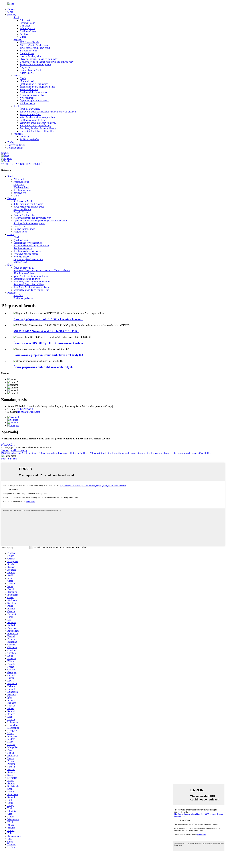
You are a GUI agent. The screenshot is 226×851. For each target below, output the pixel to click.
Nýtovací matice (28, 97)
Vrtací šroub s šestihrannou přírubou (37, 117)
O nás (10, 11)
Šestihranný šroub (28, 31)
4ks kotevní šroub (28, 50)
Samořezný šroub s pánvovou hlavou (38, 128)
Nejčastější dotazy (16, 145)
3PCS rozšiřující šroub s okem (34, 45)
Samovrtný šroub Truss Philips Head (37, 131)
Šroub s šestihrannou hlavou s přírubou (126, 453)
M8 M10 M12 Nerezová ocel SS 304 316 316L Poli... (46, 331)
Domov (11, 9)
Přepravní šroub (27, 23)
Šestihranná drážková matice (33, 92)
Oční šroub (25, 25)
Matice (17, 75)
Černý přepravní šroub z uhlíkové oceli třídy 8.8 (44, 367)
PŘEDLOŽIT (8, 444)
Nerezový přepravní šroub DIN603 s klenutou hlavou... (48, 319)
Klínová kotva (27, 72)
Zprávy (10, 142)
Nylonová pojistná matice (32, 95)
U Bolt (23, 36)
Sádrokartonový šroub (30, 114)
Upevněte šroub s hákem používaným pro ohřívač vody (46, 61)
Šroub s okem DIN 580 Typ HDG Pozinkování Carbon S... (51, 343)
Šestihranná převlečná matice (34, 84)
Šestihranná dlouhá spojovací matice (37, 86)
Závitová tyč (26, 34)
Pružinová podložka (29, 139)
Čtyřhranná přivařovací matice (34, 100)
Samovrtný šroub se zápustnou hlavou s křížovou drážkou (48, 111)
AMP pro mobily (19, 450)
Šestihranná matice (29, 89)
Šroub (16, 17)
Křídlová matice (27, 103)
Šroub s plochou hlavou (158, 453)
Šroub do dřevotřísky (30, 109)
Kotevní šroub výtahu (30, 56)
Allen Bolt (25, 20)
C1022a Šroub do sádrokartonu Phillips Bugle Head (63, 453)
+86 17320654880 (24, 409)
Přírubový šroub (27, 28)
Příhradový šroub (97, 453)
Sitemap (5, 450)
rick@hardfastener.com (28, 411)
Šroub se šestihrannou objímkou (35, 64)
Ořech (23, 78)
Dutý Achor (25, 67)
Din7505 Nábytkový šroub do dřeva (18, 453)
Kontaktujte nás (15, 147)
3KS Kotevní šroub (29, 42)
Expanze (18, 39)
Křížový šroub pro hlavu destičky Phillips (191, 453)
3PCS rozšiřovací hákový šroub (35, 48)
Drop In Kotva (27, 53)
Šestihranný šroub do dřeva (33, 120)
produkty (11, 14)
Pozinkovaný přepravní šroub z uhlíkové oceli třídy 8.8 (48, 355)
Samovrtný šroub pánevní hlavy (35, 125)
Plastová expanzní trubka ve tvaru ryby (38, 59)
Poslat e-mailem (9, 458)
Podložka (18, 134)
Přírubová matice (28, 81)
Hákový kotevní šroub (30, 70)
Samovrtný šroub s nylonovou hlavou (38, 122)
